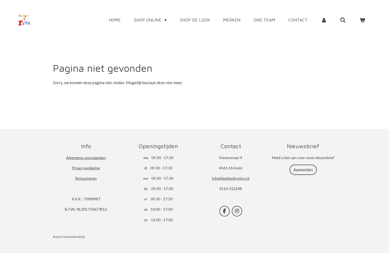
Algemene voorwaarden (86, 157)
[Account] (324, 20)
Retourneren (86, 178)
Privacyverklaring (86, 168)
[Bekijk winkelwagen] (362, 20)
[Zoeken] (343, 20)
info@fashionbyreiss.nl (230, 178)
